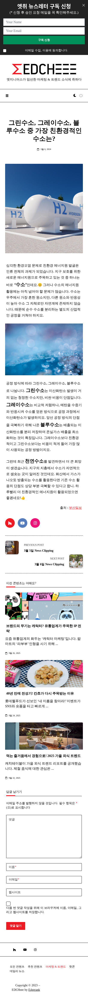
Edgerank (34, 989)
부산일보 (75, 507)
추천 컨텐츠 (35, 966)
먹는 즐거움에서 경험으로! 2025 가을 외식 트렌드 (43, 756)
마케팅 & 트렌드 (56, 966)
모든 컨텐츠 (17, 966)
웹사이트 (15, 892)
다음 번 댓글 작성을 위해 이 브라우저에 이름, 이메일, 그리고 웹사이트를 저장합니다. (43, 910)
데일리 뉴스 (17, 971)
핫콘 (72, 966)
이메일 (14, 879)
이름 (12, 867)
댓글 (12, 819)
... (57, 644)
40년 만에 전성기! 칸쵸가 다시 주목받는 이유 (40, 693)
